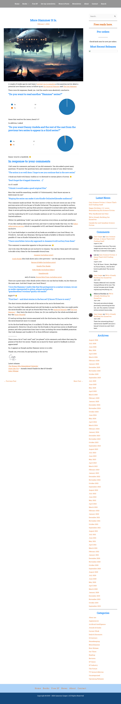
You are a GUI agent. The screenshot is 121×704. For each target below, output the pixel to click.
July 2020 (92, 575)
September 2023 (95, 446)
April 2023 (93, 463)
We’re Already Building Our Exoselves (103, 296)
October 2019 (93, 603)
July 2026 (92, 343)
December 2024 (94, 405)
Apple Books (17, 259)
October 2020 (93, 565)
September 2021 (95, 528)
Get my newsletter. (48, 4)
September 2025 (95, 378)
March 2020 (93, 589)
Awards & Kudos (95, 628)
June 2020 (92, 579)
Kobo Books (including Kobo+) (43, 270)
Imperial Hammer (60, 310)
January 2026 (94, 364)
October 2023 (93, 442)
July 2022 (92, 494)
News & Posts (64, 4)
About (86, 4)
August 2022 (93, 490)
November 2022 (94, 480)
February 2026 (94, 361)
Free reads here (103, 24)
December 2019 (94, 596)
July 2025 (92, 381)
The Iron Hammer (70, 86)
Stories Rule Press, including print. (49, 277)
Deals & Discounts (95, 635)
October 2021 (93, 524)
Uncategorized (94, 675)
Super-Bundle (19, 315)
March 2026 (93, 357)
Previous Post (10, 381)
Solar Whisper (13, 371)
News (64, 688)
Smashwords (43, 273)
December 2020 (94, 558)
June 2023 (92, 456)
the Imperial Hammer (51, 86)
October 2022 (93, 483)
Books (24, 4)
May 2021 (92, 541)
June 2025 (92, 384)
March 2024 (93, 425)
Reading (92, 655)
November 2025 (94, 371)
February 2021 (94, 552)
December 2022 (94, 476)
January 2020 (94, 592)
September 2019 (95, 606)
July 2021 (92, 534)
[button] (28, 4)
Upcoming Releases (96, 679)
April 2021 (92, 545)
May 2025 (92, 388)
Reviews (92, 658)
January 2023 (94, 473)
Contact (95, 4)
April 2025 (93, 391)
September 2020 (95, 569)
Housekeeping (94, 641)
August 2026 (93, 340)
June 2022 (92, 497)
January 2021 (94, 555)
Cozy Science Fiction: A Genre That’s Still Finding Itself (104, 239)
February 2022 (94, 511)
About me (92, 617)
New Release (94, 648)
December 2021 (94, 517)
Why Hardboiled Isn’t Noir (99, 214)
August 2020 (93, 572)
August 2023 (93, 449)
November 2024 (95, 408)
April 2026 (93, 354)
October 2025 (93, 374)
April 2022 (93, 504)
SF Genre (92, 662)
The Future (93, 669)
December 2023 (94, 436)
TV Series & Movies (96, 672)
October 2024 (94, 412)
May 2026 (92, 350)
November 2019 (94, 599)
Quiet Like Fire (13, 368)
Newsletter (76, 4)
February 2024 (94, 429)
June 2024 (93, 415)
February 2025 (94, 398)
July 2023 (92, 453)
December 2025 (94, 367)
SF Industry (93, 665)
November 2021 (94, 521)
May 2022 (92, 500)
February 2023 (94, 470)
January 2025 (94, 401)
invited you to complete (46, 84)
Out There (92, 652)
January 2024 (94, 432)
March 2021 (93, 548)
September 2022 (95, 487)
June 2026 (92, 347)
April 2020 (93, 586)
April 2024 (93, 422)
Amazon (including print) (43, 255)
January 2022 (94, 514)
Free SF (35, 4)
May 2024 (92, 419)
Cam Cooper (98, 237)
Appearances (94, 621)
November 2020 (94, 562)
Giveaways (93, 638)
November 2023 (94, 439)
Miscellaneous (94, 645)
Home (17, 4)
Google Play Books (43, 266)
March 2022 (93, 507)
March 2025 (93, 395)
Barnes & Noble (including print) (43, 262)
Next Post (78, 381)
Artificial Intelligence (97, 624)
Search (103, 4)
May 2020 (92, 582)
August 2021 (93, 531)
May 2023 (92, 459)
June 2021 (92, 538)
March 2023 (93, 466)
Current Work (94, 631)
